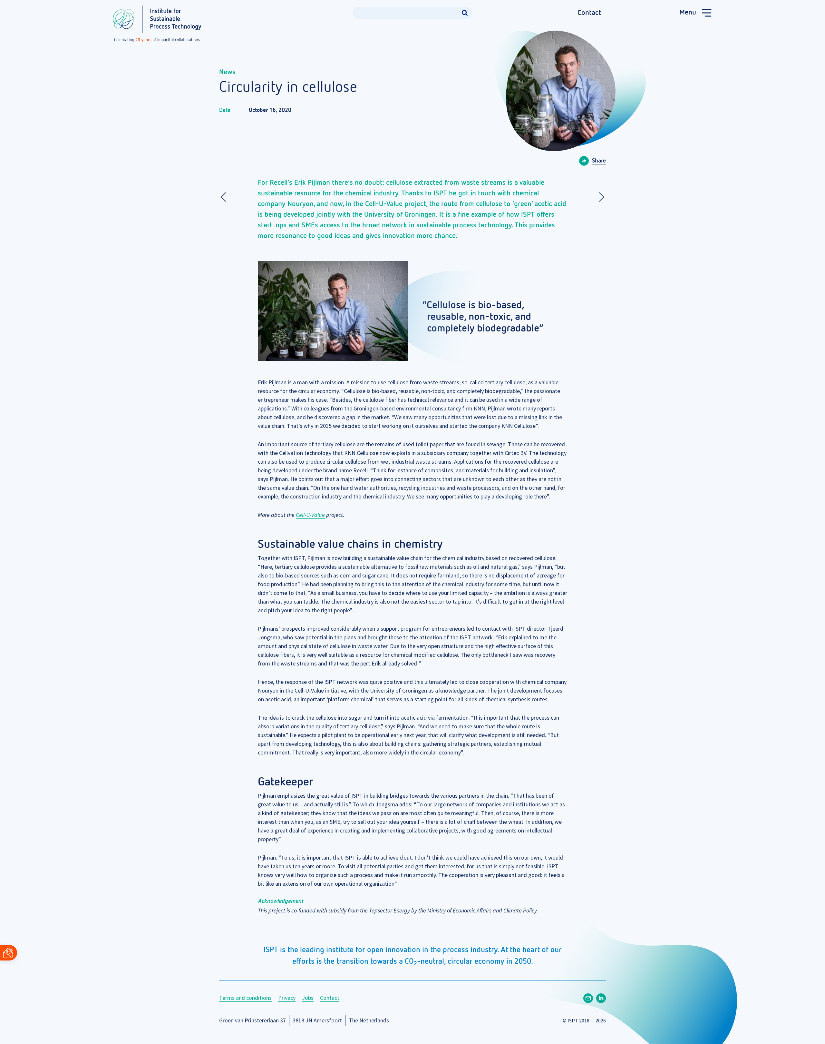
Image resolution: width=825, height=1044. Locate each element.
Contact (589, 12)
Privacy (287, 997)
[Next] (599, 197)
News (227, 72)
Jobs (308, 997)
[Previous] (225, 197)
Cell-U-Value (310, 514)
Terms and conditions (245, 997)
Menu (687, 12)
